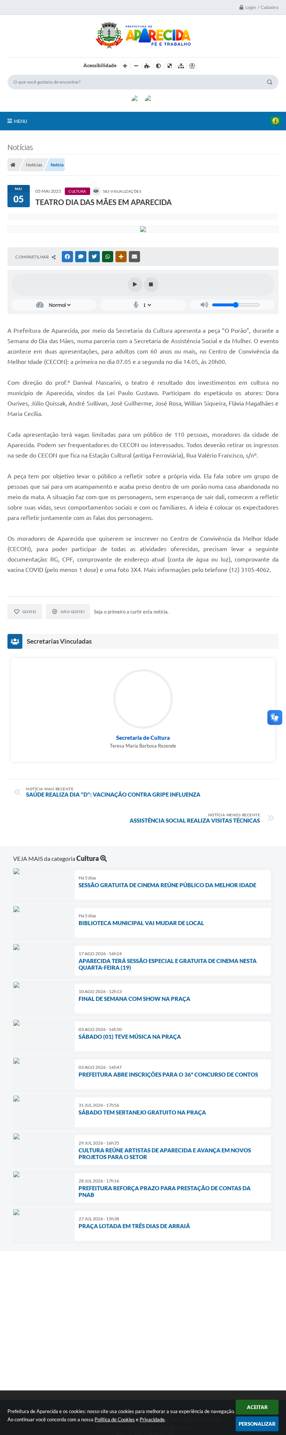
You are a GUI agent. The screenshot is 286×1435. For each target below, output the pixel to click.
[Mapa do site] (181, 66)
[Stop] (151, 284)
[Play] (135, 284)
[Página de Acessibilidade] (192, 66)
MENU (20, 121)
